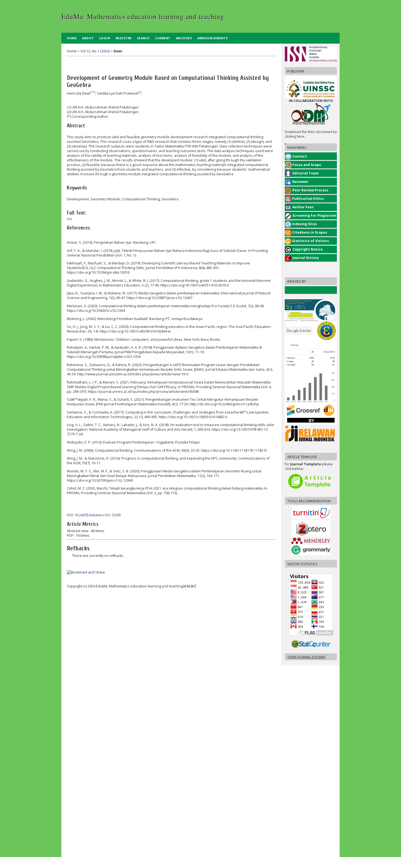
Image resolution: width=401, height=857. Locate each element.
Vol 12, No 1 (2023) (95, 51)
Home (72, 38)
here (300, 136)
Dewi (117, 51)
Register (123, 38)
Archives (184, 38)
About (88, 38)
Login (104, 38)
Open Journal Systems (306, 657)
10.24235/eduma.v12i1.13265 (97, 515)
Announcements (212, 38)
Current (162, 38)
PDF (70, 219)
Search (143, 38)
